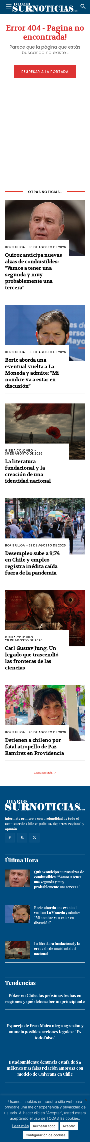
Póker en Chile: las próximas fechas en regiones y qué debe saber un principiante (45, 998)
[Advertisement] (45, 133)
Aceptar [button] (69, 1126)
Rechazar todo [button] (44, 1126)
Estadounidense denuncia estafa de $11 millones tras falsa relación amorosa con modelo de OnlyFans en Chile (45, 1068)
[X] (34, 837)
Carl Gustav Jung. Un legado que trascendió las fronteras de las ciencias (31, 658)
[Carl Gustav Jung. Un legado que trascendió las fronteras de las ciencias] (45, 618)
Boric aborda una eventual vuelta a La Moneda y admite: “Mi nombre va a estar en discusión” (32, 373)
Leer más (20, 1125)
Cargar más (43, 773)
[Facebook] (10, 837)
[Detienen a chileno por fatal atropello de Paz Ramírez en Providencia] (45, 713)
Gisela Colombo (19, 450)
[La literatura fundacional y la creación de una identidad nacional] (45, 431)
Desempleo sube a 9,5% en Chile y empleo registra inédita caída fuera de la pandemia (32, 563)
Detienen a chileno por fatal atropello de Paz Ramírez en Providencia (34, 746)
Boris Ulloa (15, 247)
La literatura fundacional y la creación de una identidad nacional (28, 471)
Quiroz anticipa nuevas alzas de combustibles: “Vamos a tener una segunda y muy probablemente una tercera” (33, 271)
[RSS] (22, 837)
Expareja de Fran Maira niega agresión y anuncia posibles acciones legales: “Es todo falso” (45, 1031)
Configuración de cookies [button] (46, 1135)
